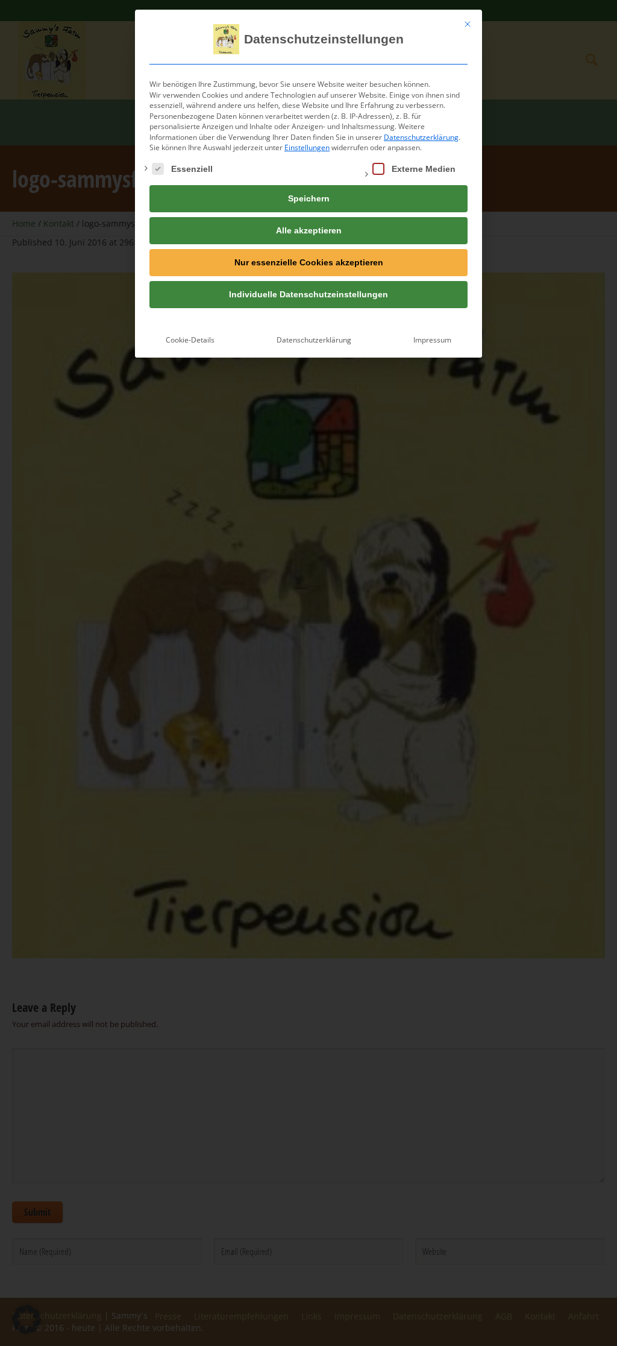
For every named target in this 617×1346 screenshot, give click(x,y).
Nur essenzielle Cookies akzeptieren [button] (308, 262)
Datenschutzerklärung (421, 137)
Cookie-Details (190, 340)
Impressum (432, 340)
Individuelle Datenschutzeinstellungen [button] (308, 294)
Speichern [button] (309, 198)
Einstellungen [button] (307, 147)
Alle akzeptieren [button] (309, 230)
